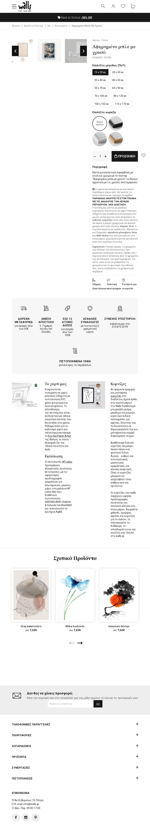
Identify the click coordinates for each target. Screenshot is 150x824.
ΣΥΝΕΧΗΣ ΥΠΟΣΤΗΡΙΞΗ (119, 318)
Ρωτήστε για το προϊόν (129, 286)
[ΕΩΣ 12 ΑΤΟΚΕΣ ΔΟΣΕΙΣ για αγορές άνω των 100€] (67, 309)
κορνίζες (116, 396)
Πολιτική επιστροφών (114, 286)
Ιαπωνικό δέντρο (119, 626)
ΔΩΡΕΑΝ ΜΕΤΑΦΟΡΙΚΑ (24, 320)
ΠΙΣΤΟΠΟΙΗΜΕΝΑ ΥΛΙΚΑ (75, 361)
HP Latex (67, 461)
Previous (15, 51)
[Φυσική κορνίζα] (115, 139)
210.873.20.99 (120, 326)
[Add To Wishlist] (143, 155)
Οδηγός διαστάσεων (99, 286)
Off (86, 17)
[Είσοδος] (113, 6)
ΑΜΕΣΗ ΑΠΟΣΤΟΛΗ (46, 320)
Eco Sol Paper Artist (59, 435)
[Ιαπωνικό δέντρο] (118, 595)
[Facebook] (16, 817)
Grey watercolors (31, 626)
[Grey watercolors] (31, 595)
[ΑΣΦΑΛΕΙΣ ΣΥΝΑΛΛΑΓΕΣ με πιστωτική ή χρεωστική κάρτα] (90, 309)
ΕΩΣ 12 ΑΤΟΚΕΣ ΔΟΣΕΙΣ (67, 322)
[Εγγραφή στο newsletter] (97, 703)
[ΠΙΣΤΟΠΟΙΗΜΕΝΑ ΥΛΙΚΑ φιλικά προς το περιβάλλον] (75, 351)
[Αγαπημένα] (123, 6)
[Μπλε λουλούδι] (75, 595)
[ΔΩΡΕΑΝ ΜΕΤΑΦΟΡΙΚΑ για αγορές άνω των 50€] (24, 309)
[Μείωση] (94, 156)
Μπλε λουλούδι (75, 626)
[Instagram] (26, 817)
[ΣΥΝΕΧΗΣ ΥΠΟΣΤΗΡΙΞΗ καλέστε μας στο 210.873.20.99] (120, 309)
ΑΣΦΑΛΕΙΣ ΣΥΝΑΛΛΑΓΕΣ (90, 320)
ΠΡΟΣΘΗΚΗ (126, 156)
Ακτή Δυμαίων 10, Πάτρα (28, 800)
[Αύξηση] (105, 156)
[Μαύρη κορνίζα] (115, 123)
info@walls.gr (31, 804)
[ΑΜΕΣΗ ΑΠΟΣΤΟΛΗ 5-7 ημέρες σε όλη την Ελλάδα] (46, 309)
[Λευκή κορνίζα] (99, 139)
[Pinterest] (36, 817)
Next (83, 51)
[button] (14, 6)
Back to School (76, 17)
